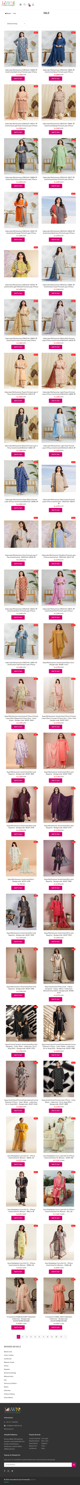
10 (56, 1337)
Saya (42, 1448)
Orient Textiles (9, 1355)
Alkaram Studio (9, 1362)
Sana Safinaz (8, 1397)
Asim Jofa (44, 1441)
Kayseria (7, 1369)
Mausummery (8, 1376)
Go (74, 1465)
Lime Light (44, 1438)
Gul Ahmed (7, 1359)
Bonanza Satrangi (10, 1373)
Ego (5, 1380)
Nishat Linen (8, 1352)
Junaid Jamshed (34, 1438)
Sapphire (43, 1443)
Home (8, 13)
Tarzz (42, 1446)
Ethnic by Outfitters (10, 1383)
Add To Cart (18, 78)
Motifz (6, 1387)
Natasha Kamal (34, 1441)
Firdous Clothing (9, 1394)
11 (61, 1337)
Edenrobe (7, 1390)
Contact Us (9, 1429)
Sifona (6, 1366)
